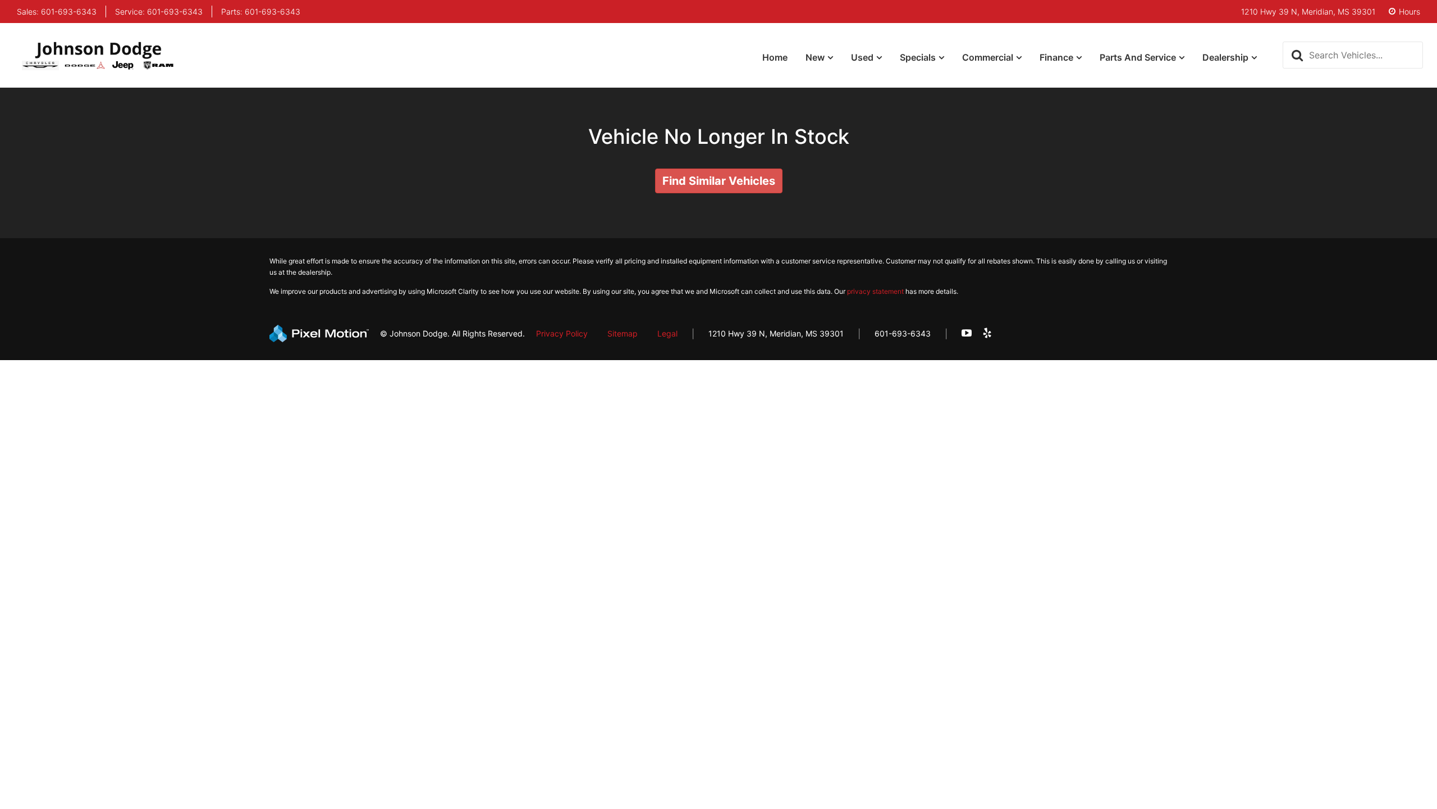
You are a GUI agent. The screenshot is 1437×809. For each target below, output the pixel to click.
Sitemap (622, 333)
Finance (1056, 57)
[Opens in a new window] (967, 333)
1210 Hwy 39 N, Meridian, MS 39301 (776, 333)
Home (775, 57)
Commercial (987, 57)
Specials (918, 57)
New (815, 57)
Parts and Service (1138, 57)
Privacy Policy (562, 333)
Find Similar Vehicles (718, 181)
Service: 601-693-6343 (159, 12)
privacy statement (875, 291)
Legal (667, 333)
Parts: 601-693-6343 (260, 12)
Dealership (1225, 57)
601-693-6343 (903, 333)
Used (862, 57)
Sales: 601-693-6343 (57, 12)
